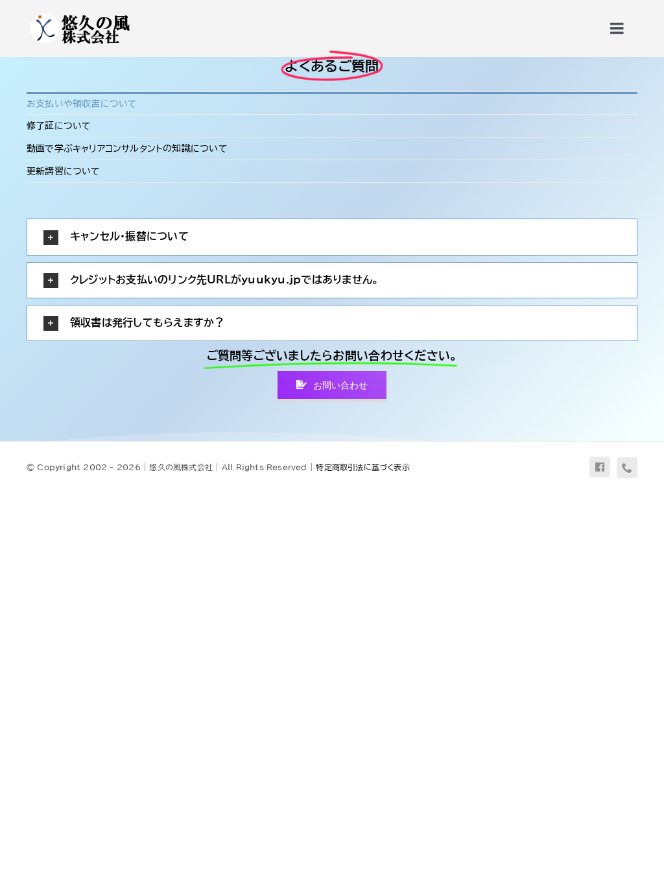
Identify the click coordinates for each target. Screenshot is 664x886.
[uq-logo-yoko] (79, 14)
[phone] (627, 467)
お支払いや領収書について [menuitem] (82, 103)
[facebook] (599, 467)
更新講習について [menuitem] (64, 171)
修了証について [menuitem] (59, 125)
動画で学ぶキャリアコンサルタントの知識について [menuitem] (127, 148)
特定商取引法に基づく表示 (363, 467)
